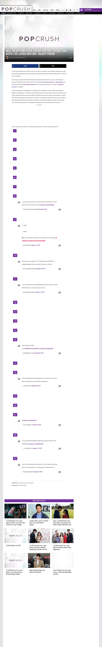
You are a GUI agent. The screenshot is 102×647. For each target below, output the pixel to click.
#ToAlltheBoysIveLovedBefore (31, 348)
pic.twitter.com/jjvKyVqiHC (46, 348)
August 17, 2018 (35, 245)
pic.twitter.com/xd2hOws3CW (35, 444)
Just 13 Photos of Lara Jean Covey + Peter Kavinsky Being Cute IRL (62, 572)
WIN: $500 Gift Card (11, 13)
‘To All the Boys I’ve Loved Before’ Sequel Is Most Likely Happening (62, 547)
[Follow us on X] (78, 10)
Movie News (21, 485)
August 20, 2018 (42, 209)
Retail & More (52, 13)
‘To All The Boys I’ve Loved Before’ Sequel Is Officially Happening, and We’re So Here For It (38, 547)
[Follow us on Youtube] (70, 10)
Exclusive (45, 10)
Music (52, 10)
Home (34, 10)
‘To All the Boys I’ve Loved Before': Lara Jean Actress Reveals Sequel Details (14, 572)
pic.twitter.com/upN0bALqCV (29, 420)
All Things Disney (70, 13)
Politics (45, 13)
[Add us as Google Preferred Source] (66, 10)
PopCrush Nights (80, 13)
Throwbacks (38, 13)
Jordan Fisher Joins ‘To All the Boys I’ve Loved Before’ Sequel (38, 523)
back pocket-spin (48, 82)
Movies (58, 10)
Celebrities (21, 13)
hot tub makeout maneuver (29, 84)
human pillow (59, 82)
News (39, 10)
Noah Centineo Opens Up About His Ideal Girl (37, 571)
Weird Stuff (61, 13)
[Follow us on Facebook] (74, 10)
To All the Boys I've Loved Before (26, 483)
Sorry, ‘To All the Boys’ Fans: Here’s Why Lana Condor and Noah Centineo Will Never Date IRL (62, 523)
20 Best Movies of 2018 (13, 545)
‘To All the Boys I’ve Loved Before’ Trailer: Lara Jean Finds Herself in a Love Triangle (15, 523)
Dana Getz (11, 57)
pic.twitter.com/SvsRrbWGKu (46, 205)
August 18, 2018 (41, 268)
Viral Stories (29, 13)
